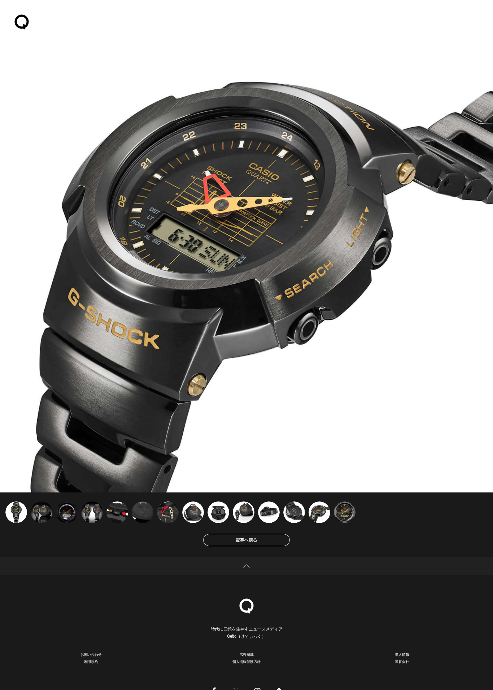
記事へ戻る (246, 540)
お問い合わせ (91, 654)
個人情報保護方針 (246, 661)
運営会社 (402, 661)
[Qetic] (22, 22)
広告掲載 (247, 654)
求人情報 (402, 654)
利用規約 (91, 661)
